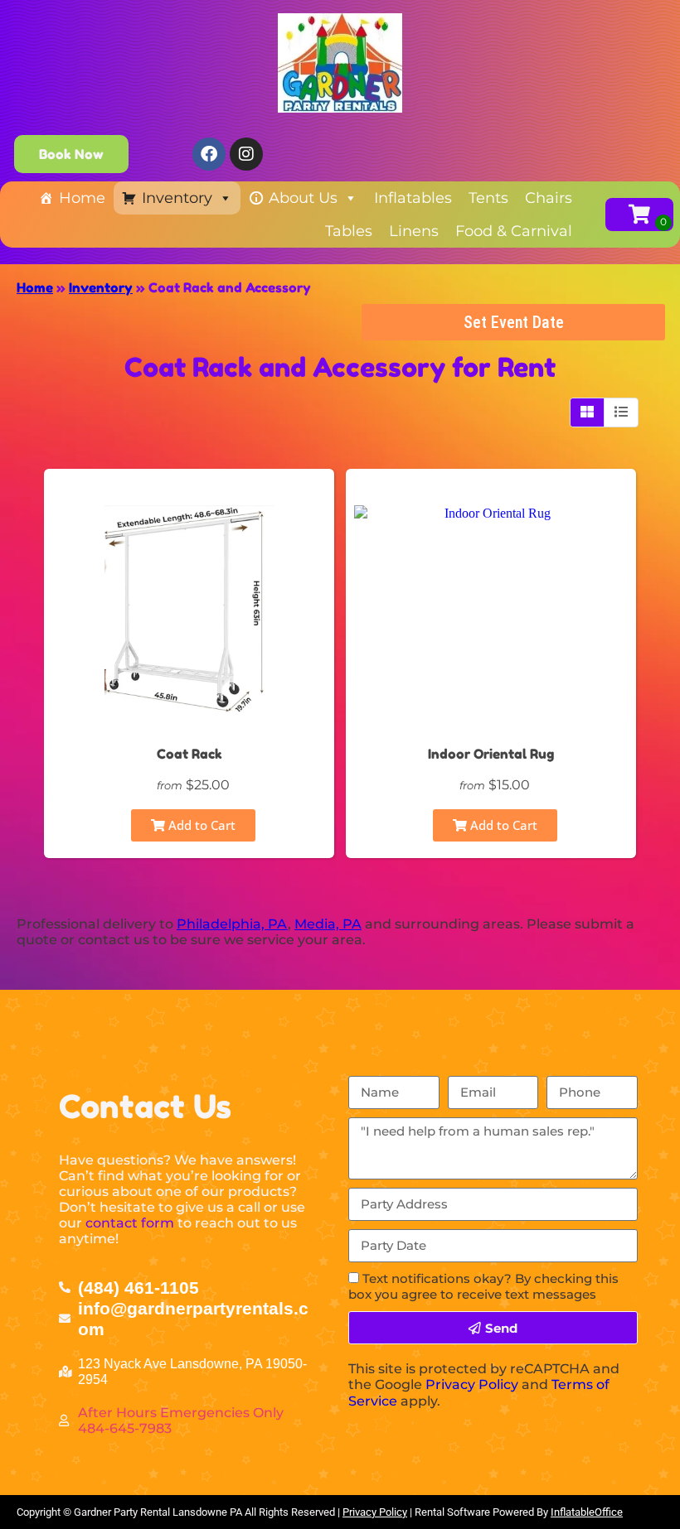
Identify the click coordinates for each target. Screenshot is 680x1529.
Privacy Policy (471, 1384)
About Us (303, 198)
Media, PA (328, 924)
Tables (348, 231)
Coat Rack (189, 753)
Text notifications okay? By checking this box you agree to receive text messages (483, 1286)
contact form (129, 1223)
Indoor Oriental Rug (491, 753)
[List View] (621, 412)
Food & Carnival (513, 231)
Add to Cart (200, 825)
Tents (488, 198)
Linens (414, 231)
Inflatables (413, 198)
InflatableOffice (587, 1512)
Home (82, 198)
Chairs (548, 198)
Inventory (177, 198)
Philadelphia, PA (232, 924)
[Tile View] (588, 412)
